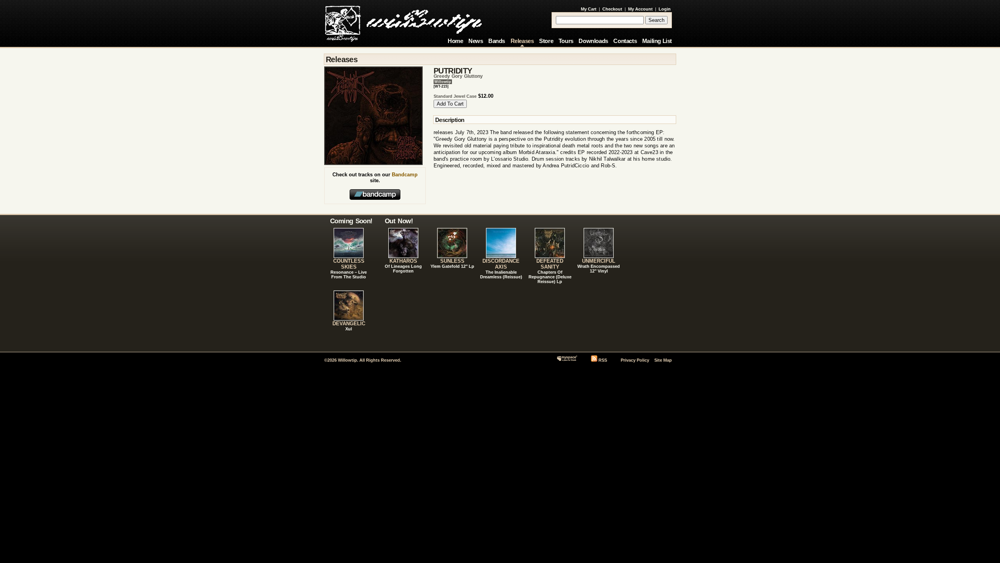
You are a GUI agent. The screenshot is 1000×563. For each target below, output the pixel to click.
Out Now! (399, 221)
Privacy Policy (635, 360)
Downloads (593, 41)
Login (665, 9)
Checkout (612, 9)
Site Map (663, 360)
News (475, 41)
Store (546, 41)
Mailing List (657, 41)
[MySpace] (567, 360)
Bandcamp (405, 175)
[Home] (403, 21)
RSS (602, 360)
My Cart (588, 9)
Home (455, 41)
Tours (566, 41)
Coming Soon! (351, 221)
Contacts (625, 41)
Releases (522, 41)
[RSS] (594, 360)
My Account (640, 9)
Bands (496, 41)
